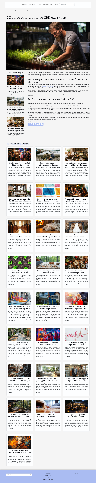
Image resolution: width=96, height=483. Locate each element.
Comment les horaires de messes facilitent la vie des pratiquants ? (20, 237)
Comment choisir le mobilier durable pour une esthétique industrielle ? (20, 201)
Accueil (7, 10)
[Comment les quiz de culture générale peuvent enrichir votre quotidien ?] (76, 190)
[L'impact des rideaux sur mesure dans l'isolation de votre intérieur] (76, 226)
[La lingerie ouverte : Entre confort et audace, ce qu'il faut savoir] (19, 370)
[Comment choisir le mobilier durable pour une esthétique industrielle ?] (19, 190)
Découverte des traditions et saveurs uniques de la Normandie (76, 273)
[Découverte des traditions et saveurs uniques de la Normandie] (76, 262)
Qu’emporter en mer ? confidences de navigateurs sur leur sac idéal (15, 109)
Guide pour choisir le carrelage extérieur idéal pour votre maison (19, 345)
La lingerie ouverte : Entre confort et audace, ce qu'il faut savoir (20, 381)
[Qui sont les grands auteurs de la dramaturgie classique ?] (19, 442)
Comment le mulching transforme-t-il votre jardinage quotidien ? (19, 273)
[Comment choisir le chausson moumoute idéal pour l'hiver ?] (48, 226)
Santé (39, 4)
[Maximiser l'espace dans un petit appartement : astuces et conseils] (48, 370)
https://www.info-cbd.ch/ (47, 86)
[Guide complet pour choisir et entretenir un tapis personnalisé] (48, 262)
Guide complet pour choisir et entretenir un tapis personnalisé (48, 273)
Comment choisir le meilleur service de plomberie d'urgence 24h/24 (48, 309)
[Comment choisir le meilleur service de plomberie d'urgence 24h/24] (48, 298)
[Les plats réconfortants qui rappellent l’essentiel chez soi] (15, 122)
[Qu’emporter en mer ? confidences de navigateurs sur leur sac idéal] (15, 101)
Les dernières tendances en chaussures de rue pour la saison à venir (19, 309)
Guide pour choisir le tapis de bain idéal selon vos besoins (48, 200)
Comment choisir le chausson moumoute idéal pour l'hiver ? (48, 236)
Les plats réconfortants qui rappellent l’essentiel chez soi (16, 130)
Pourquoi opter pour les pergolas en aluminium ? (76, 415)
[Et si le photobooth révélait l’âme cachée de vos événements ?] (15, 80)
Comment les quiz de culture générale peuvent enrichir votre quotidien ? (76, 201)
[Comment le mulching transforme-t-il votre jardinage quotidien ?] (19, 262)
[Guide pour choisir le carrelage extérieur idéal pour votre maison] (19, 334)
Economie (24, 4)
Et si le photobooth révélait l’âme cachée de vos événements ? (15, 88)
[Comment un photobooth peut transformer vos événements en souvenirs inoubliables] (48, 334)
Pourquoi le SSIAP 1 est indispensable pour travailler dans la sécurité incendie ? (76, 309)
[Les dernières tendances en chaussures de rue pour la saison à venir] (19, 298)
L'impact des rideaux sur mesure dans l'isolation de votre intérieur (76, 237)
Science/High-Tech (47, 4)
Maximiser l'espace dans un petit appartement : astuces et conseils (48, 381)
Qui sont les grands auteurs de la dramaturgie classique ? (20, 451)
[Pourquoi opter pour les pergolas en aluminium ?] (76, 406)
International (32, 4)
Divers (56, 4)
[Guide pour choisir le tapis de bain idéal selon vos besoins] (48, 190)
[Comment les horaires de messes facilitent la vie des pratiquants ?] (19, 226)
